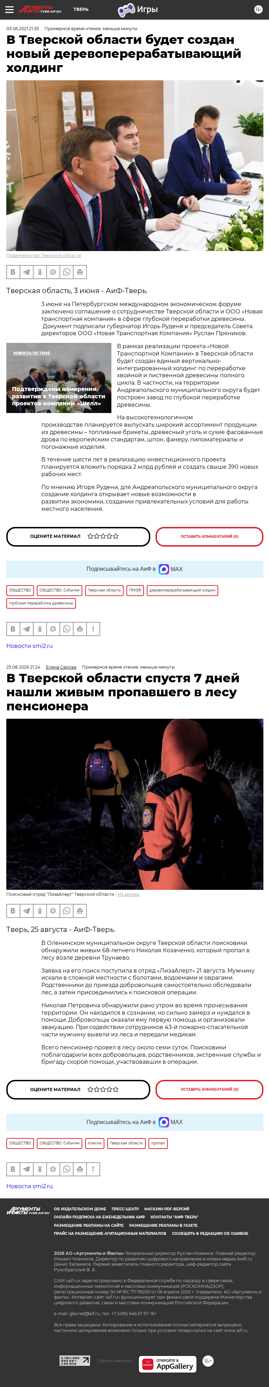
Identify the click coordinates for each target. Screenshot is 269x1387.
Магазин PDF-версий (166, 1209)
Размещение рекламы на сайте (89, 1225)
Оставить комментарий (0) (210, 536)
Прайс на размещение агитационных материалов (110, 1233)
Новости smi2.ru (29, 646)
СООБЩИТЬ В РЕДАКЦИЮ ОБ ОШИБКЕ (210, 1233)
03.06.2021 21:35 (22, 28)
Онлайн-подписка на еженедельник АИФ (99, 1217)
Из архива (128, 894)
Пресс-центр (125, 1209)
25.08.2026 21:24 (23, 667)
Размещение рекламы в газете (163, 1225)
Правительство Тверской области (43, 255)
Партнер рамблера (114, 1361)
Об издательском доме (80, 1209)
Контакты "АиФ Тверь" (174, 1217)
